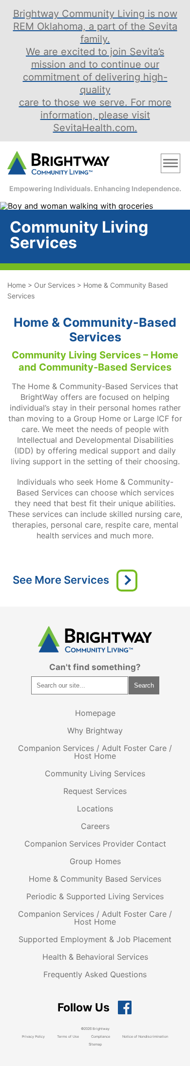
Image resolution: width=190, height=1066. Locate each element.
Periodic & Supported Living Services (95, 896)
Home (16, 285)
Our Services (54, 285)
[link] (58, 163)
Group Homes (95, 861)
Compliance (100, 1036)
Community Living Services (95, 773)
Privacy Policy (33, 1036)
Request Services (95, 791)
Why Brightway (95, 730)
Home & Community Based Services (95, 879)
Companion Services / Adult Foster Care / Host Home (95, 752)
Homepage (95, 713)
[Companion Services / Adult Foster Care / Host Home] (126, 581)
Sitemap (95, 1044)
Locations (95, 808)
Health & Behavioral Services (95, 957)
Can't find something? (95, 667)
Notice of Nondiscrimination (145, 1036)
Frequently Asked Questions (95, 974)
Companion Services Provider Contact (95, 844)
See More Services (61, 579)
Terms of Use (68, 1036)
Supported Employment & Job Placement (95, 939)
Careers (95, 826)
